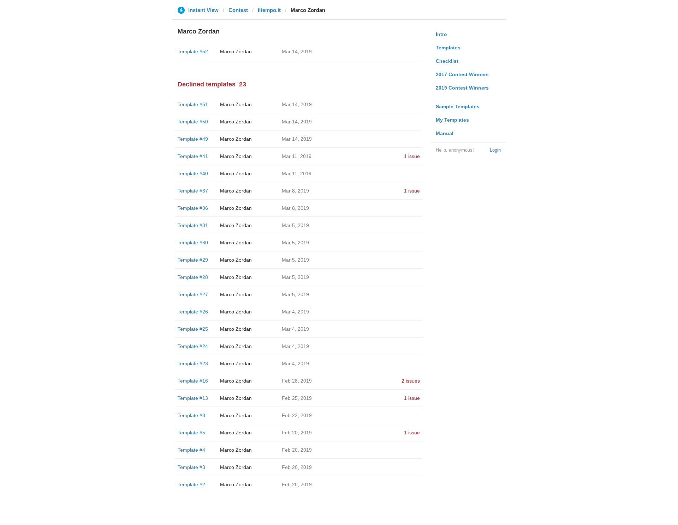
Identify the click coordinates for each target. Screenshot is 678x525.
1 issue (412, 156)
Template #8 (191, 415)
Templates (448, 47)
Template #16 (193, 381)
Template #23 (193, 363)
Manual (444, 133)
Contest (238, 10)
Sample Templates (458, 106)
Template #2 (191, 484)
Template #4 (191, 450)
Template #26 (193, 312)
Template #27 (193, 294)
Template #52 (193, 51)
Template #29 (193, 260)
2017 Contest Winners (462, 74)
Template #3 (191, 467)
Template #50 (193, 121)
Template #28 (193, 277)
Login (495, 150)
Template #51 (193, 104)
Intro (441, 34)
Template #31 (193, 225)
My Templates (452, 120)
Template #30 (193, 242)
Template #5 (191, 432)
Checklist (447, 61)
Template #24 (193, 346)
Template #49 (193, 139)
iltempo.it (269, 10)
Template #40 (193, 173)
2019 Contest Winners (462, 88)
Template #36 (193, 208)
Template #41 (193, 156)
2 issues (411, 381)
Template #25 (193, 329)
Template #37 (193, 191)
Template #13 (193, 398)
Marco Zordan (236, 51)
